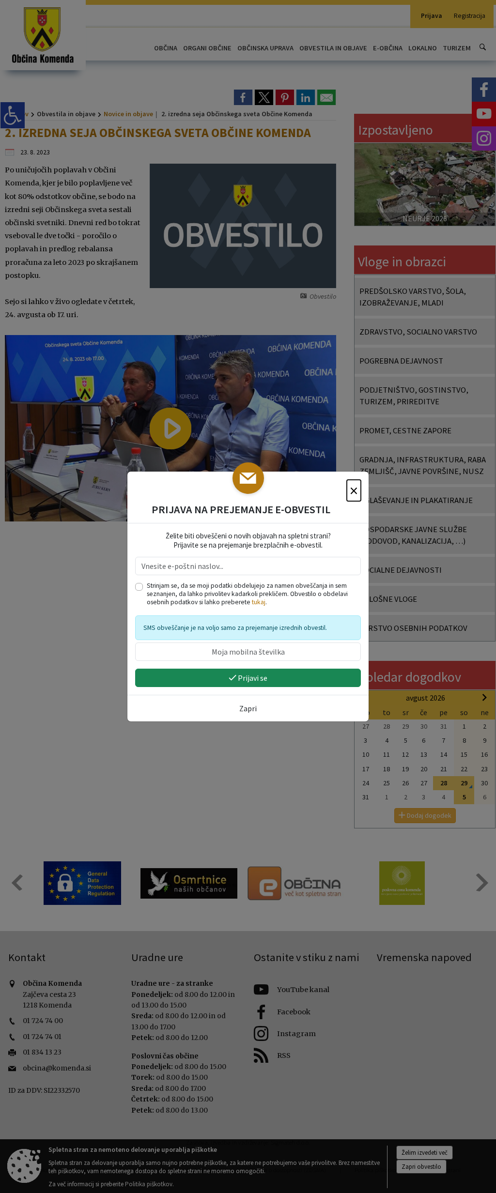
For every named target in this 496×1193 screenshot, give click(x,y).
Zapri (248, 708)
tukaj (258, 602)
